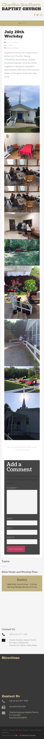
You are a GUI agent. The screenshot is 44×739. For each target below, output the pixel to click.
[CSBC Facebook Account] (34, 15)
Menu (23, 23)
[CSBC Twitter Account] (37, 15)
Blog (16, 42)
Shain (10, 45)
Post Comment (16, 549)
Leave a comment (12, 48)
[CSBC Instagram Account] (41, 15)
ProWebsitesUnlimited (28, 735)
